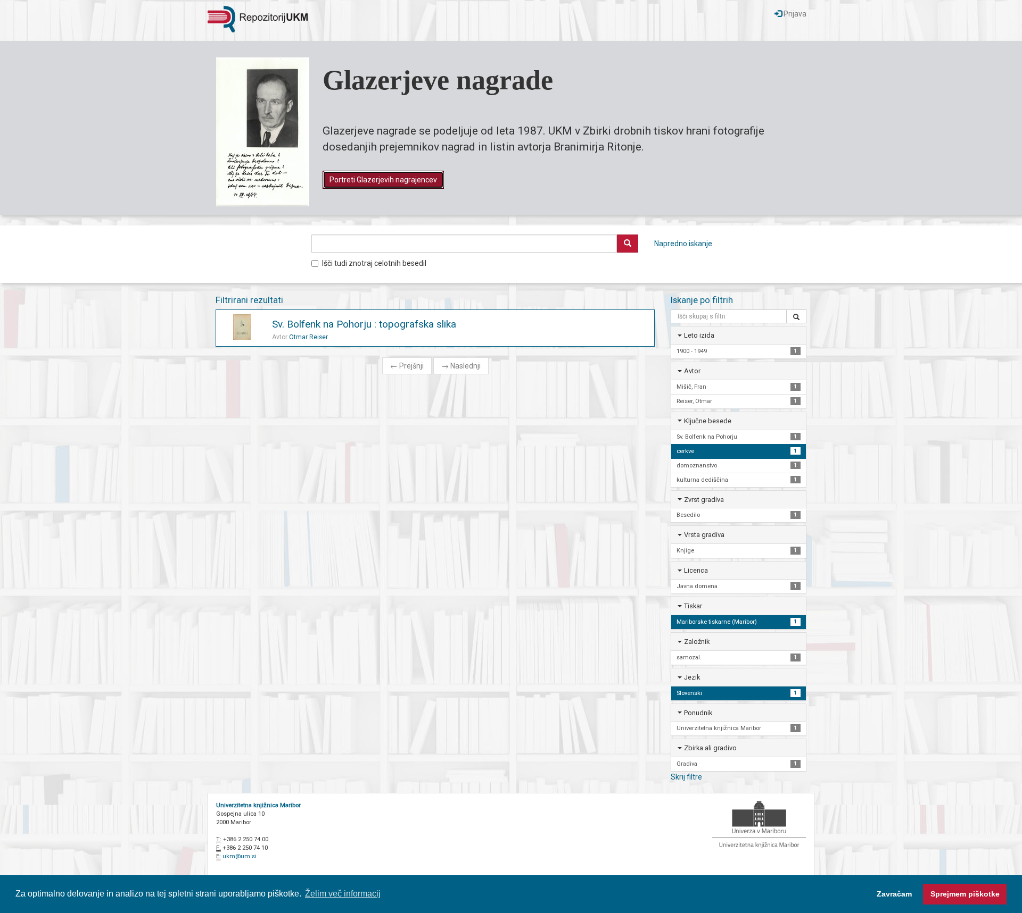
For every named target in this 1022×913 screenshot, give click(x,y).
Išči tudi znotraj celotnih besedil (374, 263)
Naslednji (461, 366)
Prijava (794, 14)
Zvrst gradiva (704, 500)
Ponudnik (698, 713)
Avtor (692, 371)
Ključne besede (707, 421)
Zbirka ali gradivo (710, 748)
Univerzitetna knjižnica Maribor (258, 805)
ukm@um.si (239, 856)
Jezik (692, 677)
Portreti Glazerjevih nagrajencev (383, 179)
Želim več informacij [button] (343, 893)
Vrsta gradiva (704, 535)
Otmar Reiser (308, 337)
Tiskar (693, 606)
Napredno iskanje (683, 243)
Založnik (697, 642)
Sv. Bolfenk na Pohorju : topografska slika (364, 324)
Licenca (696, 570)
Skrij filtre (686, 777)
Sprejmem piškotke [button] (965, 894)
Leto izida (699, 335)
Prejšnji (407, 366)
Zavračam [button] (894, 894)
